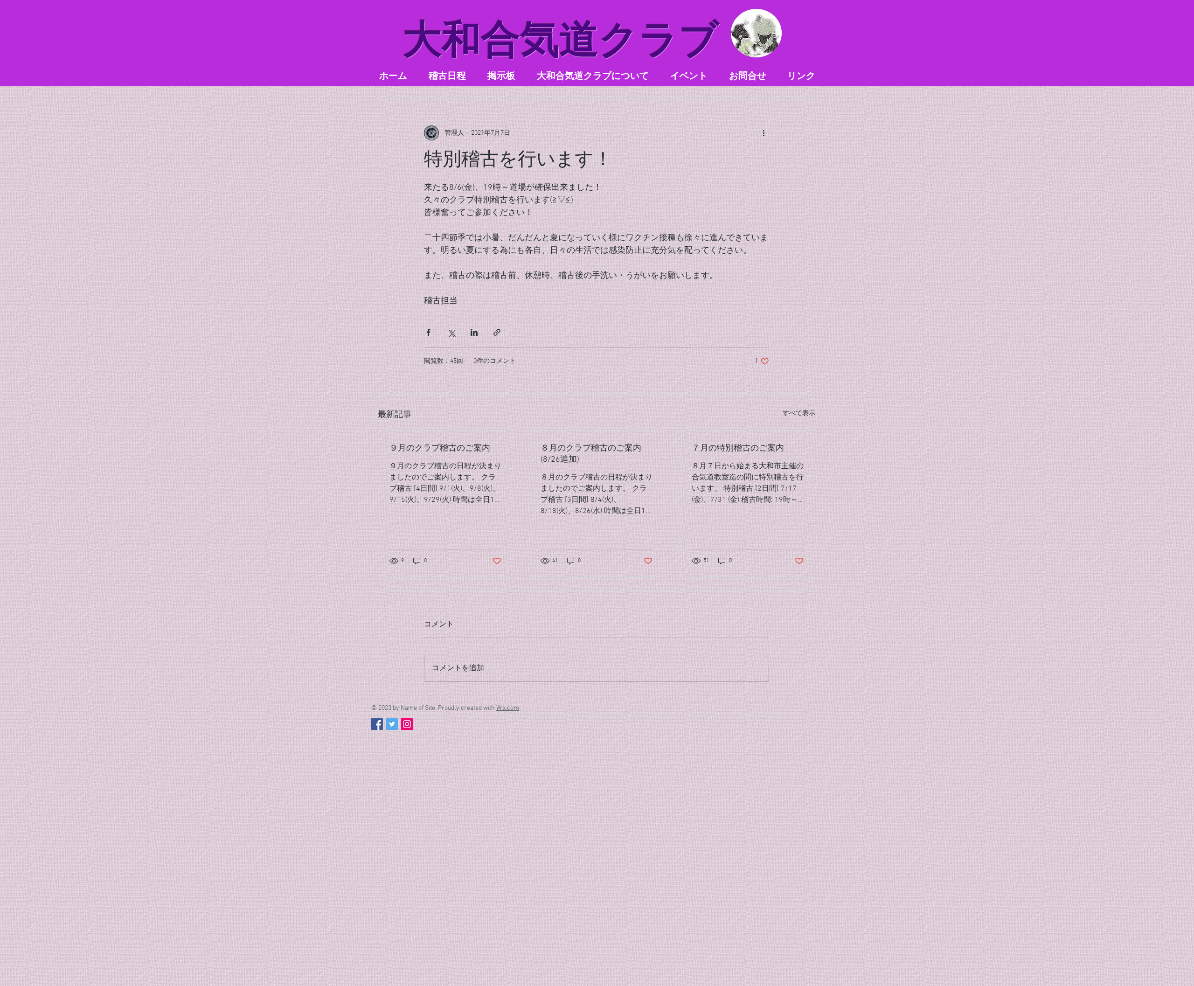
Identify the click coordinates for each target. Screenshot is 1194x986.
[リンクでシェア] (497, 332)
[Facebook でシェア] (428, 332)
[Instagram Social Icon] (407, 724)
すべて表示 (799, 413)
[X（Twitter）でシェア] (451, 332)
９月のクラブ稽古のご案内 (439, 448)
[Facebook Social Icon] (377, 724)
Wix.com (507, 708)
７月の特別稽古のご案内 (738, 448)
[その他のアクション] (763, 133)
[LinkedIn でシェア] (474, 332)
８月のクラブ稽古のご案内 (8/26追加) (591, 454)
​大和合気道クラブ (561, 39)
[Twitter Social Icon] (392, 724)
